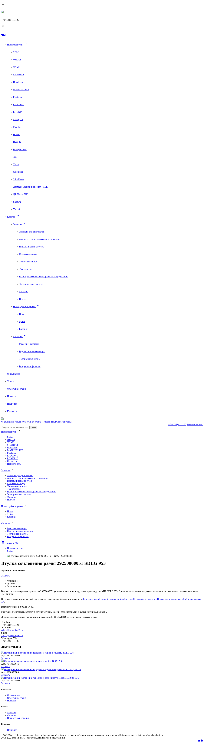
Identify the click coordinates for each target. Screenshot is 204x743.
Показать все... (14, 463)
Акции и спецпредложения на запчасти (39, 239)
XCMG (16, 67)
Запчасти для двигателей (32, 231)
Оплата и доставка (16, 389)
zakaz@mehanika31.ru (12, 630)
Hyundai (17, 142)
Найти (33, 427)
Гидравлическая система (31, 246)
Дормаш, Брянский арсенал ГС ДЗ (30, 187)
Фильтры (23, 291)
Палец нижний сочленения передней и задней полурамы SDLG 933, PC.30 (42, 669)
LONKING (18, 112)
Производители (17, 44)
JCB (15, 157)
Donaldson (18, 82)
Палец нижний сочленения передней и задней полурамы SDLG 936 (39, 652)
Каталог (13, 216)
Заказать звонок (195, 424)
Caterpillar (18, 172)
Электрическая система (31, 284)
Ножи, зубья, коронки (26, 306)
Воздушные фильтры (29, 366)
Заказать (5, 575)
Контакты (12, 411)
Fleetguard (18, 97)
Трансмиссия (25, 269)
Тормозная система (29, 261)
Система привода (28, 254)
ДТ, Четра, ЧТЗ (20, 194)
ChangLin (18, 119)
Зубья (22, 321)
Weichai (17, 59)
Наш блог (12, 403)
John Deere (18, 179)
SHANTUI (18, 74)
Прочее (23, 299)
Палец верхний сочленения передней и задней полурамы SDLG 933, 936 (41, 678)
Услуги (10, 381)
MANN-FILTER (21, 89)
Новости (11, 396)
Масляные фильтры (29, 344)
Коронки (23, 329)
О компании (13, 374)
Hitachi (16, 134)
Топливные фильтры (29, 359)
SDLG (16, 52)
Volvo (16, 164)
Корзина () (9, 543)
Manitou (17, 127)
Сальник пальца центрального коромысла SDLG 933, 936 (33, 661)
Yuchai (16, 209)
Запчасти (20, 224)
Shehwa (17, 201)
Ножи (22, 314)
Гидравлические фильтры (32, 351)
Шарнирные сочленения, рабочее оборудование (43, 276)
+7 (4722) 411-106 (177, 424)
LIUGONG (18, 104)
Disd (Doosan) (20, 149)
